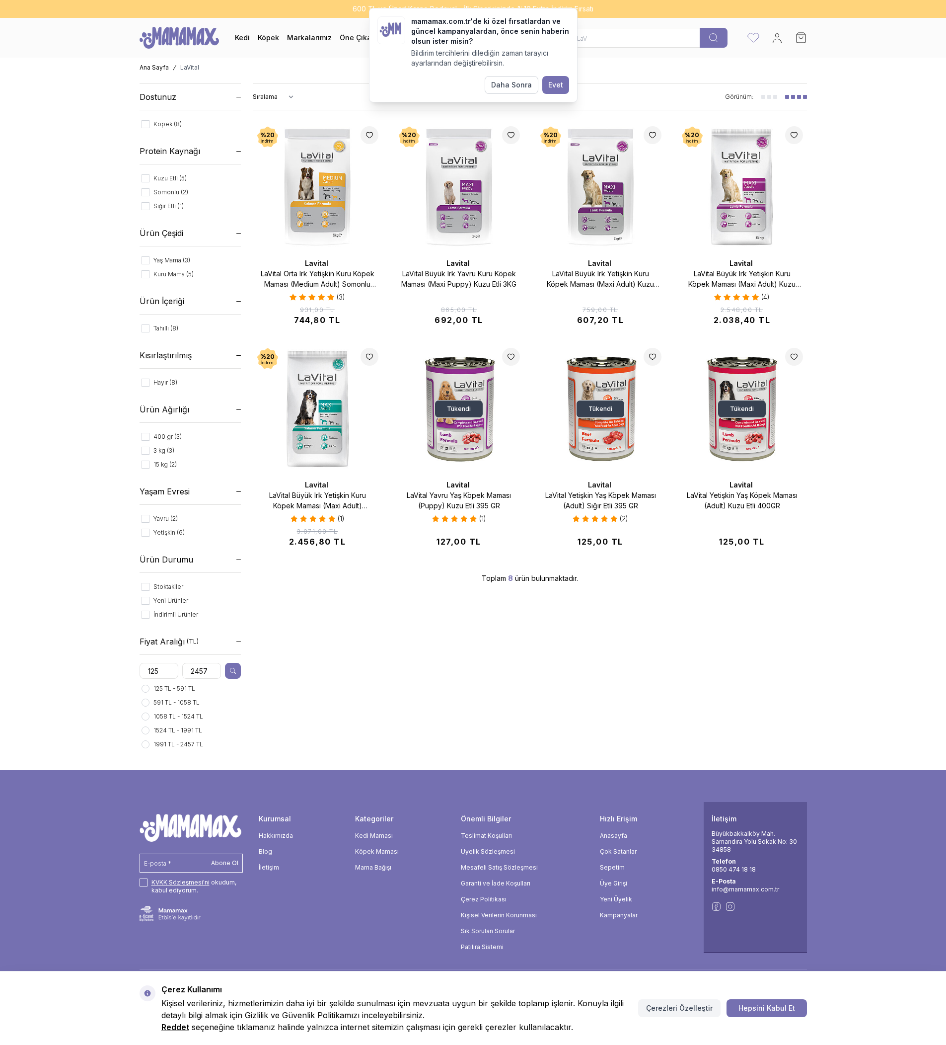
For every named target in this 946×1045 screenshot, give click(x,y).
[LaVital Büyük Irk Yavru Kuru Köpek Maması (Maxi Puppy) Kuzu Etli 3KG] (459, 187)
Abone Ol (224, 863)
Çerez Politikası (484, 899)
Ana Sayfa (154, 67)
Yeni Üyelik (616, 899)
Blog (265, 851)
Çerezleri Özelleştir (679, 1008)
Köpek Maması (377, 851)
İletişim (269, 867)
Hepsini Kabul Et (766, 1008)
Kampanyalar (619, 915)
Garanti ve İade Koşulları (495, 883)
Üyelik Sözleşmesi (488, 851)
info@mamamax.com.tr (745, 889)
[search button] (714, 38)
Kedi (242, 37)
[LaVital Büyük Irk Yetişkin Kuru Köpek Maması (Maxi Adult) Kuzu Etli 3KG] (600, 187)
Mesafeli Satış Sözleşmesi (499, 867)
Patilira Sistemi (482, 947)
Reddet (175, 1027)
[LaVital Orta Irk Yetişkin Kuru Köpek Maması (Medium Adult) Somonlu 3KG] (317, 187)
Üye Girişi (613, 883)
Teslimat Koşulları (486, 835)
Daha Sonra (511, 84)
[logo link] (179, 38)
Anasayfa (613, 835)
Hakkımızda (276, 835)
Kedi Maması (374, 835)
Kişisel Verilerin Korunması (499, 915)
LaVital (317, 263)
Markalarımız (309, 37)
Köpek (268, 37)
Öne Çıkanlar (362, 37)
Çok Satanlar (618, 851)
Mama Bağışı (373, 867)
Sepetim (612, 867)
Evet (555, 84)
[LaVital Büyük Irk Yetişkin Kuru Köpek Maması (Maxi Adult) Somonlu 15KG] (317, 409)
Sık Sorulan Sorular (488, 931)
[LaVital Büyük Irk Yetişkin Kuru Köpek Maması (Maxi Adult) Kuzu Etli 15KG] (742, 187)
